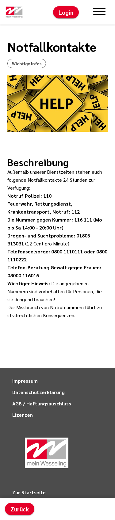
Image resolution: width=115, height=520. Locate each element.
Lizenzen (22, 415)
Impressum (25, 381)
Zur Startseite (29, 492)
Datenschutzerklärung (38, 392)
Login (66, 12)
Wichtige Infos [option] (26, 63)
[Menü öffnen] (99, 12)
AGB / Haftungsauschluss (41, 403)
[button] (14, 12)
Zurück (19, 509)
